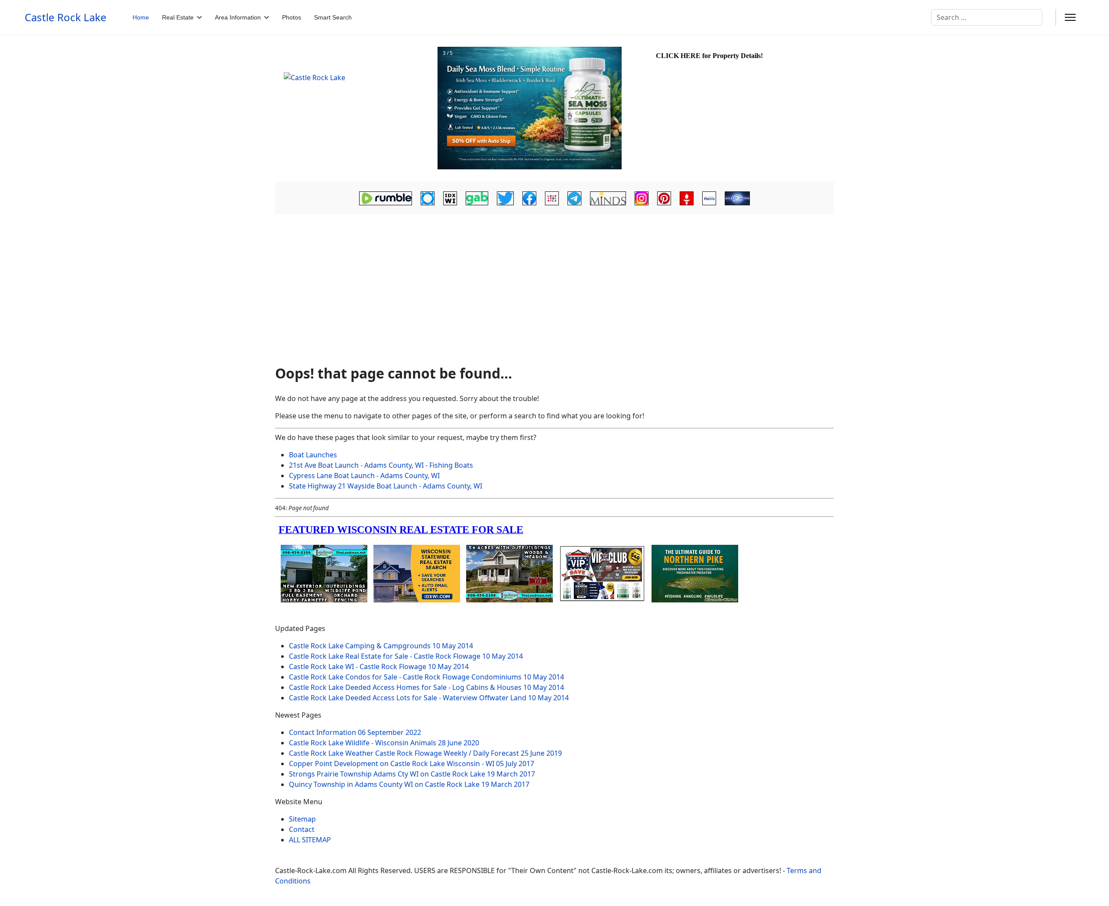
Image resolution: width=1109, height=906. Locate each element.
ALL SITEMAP (310, 840)
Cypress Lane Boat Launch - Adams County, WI (364, 475)
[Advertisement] (554, 288)
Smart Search (333, 17)
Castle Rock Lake (66, 17)
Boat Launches (313, 454)
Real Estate (178, 17)
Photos (291, 17)
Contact (302, 829)
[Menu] (1070, 17)
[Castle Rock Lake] (355, 108)
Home (141, 17)
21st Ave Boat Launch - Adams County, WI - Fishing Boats (381, 465)
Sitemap (302, 819)
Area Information (238, 17)
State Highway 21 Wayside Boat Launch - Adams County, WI (385, 486)
